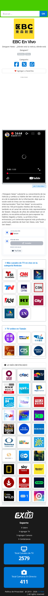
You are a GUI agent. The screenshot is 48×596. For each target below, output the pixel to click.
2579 (24, 558)
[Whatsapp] (32, 64)
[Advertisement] (24, 102)
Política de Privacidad (14, 591)
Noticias (21, 54)
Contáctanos (25, 539)
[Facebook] (16, 64)
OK (43, 13)
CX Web (41, 591)
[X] (24, 64)
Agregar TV (25, 531)
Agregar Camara (25, 535)
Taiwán (15, 233)
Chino (28, 54)
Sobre (25, 527)
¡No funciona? (39, 186)
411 (24, 581)
